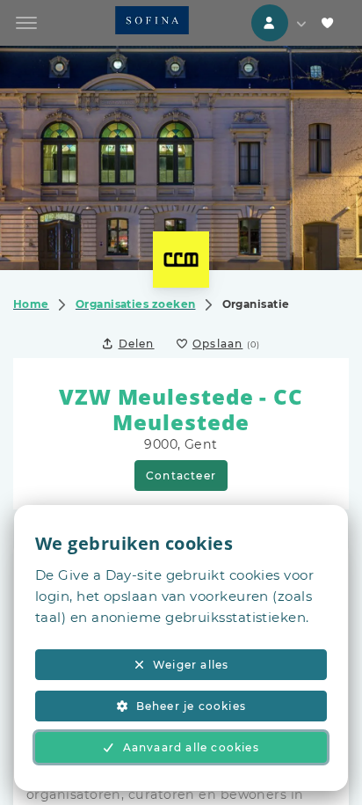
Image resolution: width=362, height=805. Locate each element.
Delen (137, 343)
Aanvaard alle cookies (191, 747)
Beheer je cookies (191, 706)
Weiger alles (190, 664)
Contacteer (181, 475)
